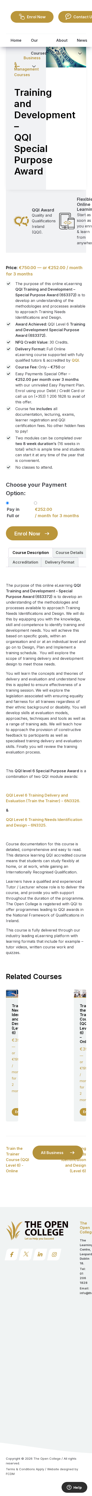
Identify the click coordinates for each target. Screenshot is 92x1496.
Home (16, 40)
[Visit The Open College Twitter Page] (26, 1254)
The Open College (47, 1458)
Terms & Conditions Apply (25, 1469)
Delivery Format (59, 562)
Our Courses (39, 47)
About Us (61, 47)
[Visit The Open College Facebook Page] (12, 1254)
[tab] (30, 552)
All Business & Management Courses (53, 1155)
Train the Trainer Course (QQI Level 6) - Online (17, 1159)
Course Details (69, 552)
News (82, 40)
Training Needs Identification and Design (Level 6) (73, 1159)
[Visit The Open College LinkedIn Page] (40, 1254)
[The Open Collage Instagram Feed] (54, 1254)
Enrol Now (27, 534)
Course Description (31, 552)
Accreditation (25, 562)
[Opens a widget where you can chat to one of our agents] (74, 1488)
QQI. (76, 360)
